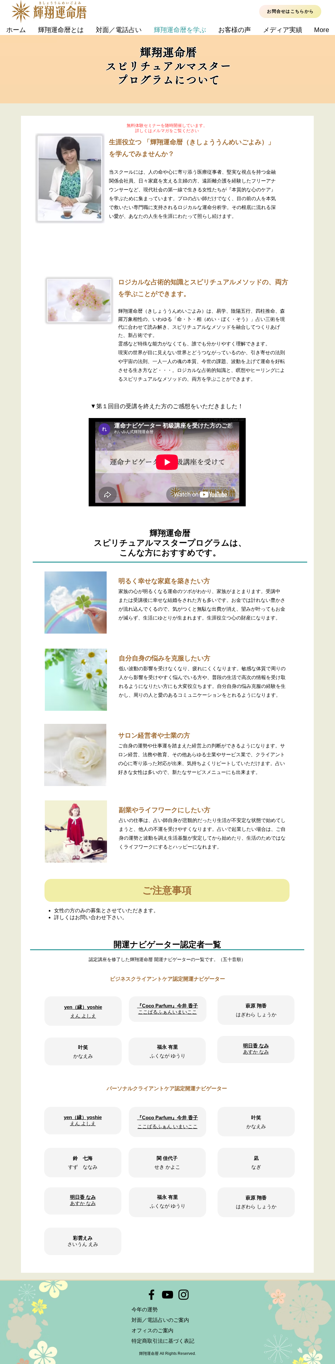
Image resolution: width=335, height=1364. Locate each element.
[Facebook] (151, 1295)
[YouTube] (167, 1295)
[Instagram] (183, 1295)
